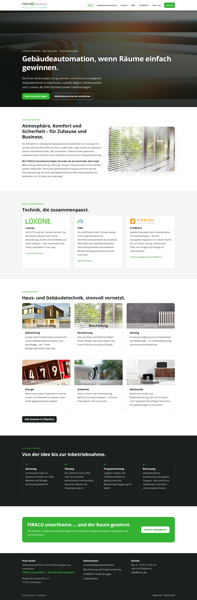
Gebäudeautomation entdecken (72, 96)
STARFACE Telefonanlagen (97, 573)
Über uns (156, 5)
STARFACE (143, 5)
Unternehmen (90, 578)
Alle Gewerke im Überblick (39, 419)
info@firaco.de (139, 572)
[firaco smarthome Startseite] (34, 5)
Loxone (124, 5)
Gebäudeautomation (107, 5)
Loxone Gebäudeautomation (98, 564)
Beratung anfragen (36, 96)
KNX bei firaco (85, 260)
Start (90, 5)
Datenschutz (169, 595)
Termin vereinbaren (155, 529)
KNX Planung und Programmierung (102, 569)
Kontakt (169, 5)
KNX (133, 5)
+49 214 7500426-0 (141, 568)
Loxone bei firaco (34, 253)
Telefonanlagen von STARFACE (146, 256)
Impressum (157, 595)
